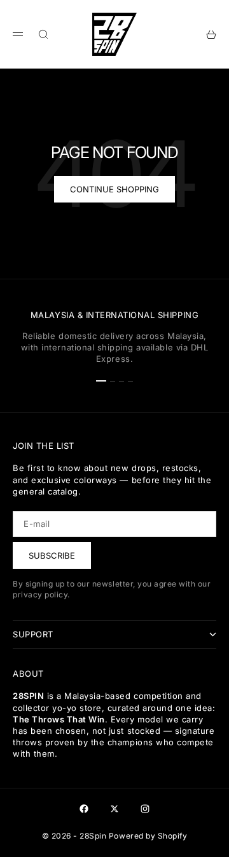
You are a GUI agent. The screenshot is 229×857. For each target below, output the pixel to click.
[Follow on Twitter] (114, 809)
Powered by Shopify (148, 835)
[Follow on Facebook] (84, 809)
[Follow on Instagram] (145, 809)
